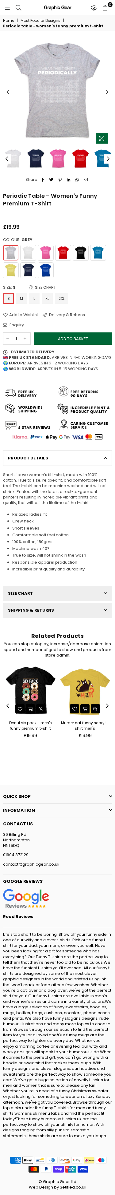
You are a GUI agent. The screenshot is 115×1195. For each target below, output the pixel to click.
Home (8, 20)
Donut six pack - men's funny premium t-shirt (30, 725)
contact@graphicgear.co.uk (31, 864)
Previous (7, 92)
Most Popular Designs (40, 20)
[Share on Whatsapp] (77, 179)
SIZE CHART (20, 593)
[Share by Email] (86, 179)
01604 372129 (16, 855)
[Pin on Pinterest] (60, 179)
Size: (29, 287)
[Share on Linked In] (69, 179)
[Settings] (93, 7)
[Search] (18, 7)
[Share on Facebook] (43, 179)
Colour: (18, 240)
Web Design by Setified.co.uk (57, 1187)
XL (47, 298)
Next (107, 92)
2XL (61, 298)
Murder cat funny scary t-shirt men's (85, 725)
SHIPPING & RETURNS (31, 610)
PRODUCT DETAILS (28, 458)
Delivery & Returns (66, 315)
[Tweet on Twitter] (51, 179)
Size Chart (45, 287)
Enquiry (16, 325)
